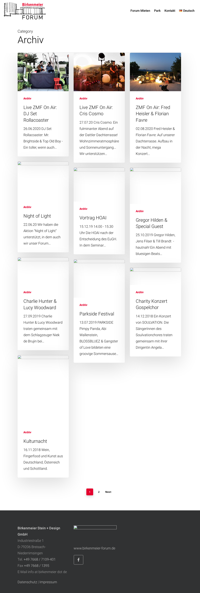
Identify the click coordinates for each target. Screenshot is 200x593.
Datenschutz (27, 582)
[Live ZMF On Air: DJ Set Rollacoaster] (43, 104)
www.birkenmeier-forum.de (94, 548)
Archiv (27, 98)
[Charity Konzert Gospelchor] (155, 312)
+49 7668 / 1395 (36, 566)
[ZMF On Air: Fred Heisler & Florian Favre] (155, 108)
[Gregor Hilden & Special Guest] (155, 215)
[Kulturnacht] (43, 416)
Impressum (48, 582)
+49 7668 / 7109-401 (40, 559)
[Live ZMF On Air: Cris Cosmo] (99, 108)
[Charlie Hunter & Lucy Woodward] (43, 303)
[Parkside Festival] (99, 311)
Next (108, 492)
